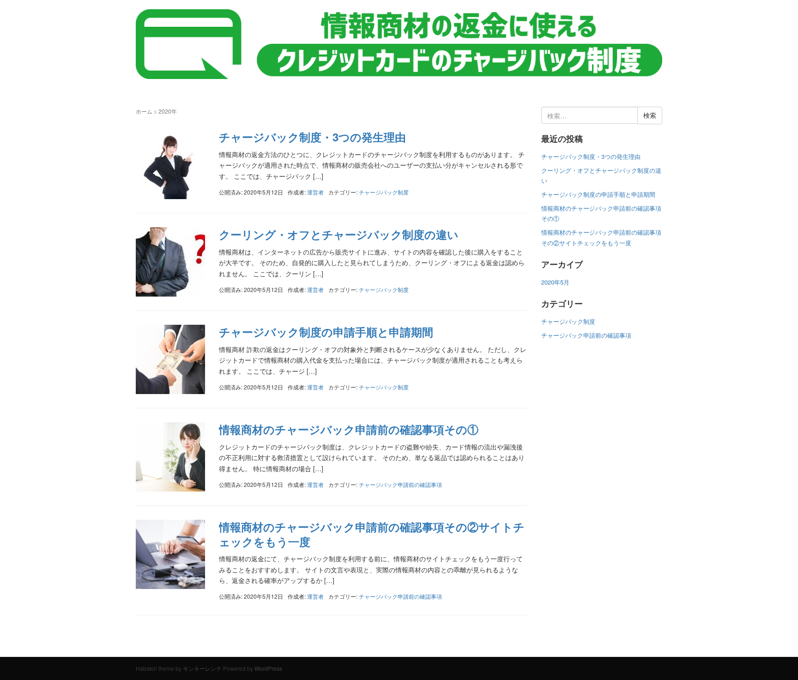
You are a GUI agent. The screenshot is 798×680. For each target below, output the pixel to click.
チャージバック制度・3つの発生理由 (312, 137)
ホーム (144, 111)
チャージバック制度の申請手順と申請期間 (326, 332)
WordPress (268, 668)
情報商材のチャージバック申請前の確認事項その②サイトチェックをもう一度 (372, 534)
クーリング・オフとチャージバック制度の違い (339, 234)
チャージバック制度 (384, 192)
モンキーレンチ (202, 668)
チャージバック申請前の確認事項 (400, 484)
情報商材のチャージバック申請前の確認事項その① (348, 429)
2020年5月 (555, 282)
